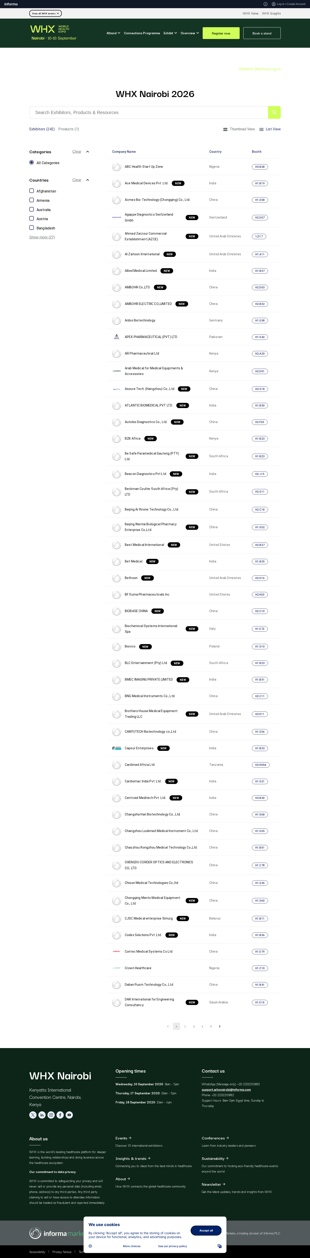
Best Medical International (151, 545)
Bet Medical (140, 561)
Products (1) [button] (68, 129)
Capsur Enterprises (146, 748)
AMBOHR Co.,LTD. (144, 287)
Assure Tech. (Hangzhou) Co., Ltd (156, 389)
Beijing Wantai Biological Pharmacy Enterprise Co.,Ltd (160, 527)
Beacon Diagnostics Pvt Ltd (152, 474)
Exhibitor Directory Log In (260, 69)
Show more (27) (42, 237)
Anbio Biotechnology (140, 320)
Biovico (137, 646)
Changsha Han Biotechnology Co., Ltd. (153, 814)
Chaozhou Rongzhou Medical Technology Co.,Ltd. (161, 847)
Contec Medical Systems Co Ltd (148, 951)
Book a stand (262, 33)
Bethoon (138, 578)
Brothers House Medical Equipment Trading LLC (160, 713)
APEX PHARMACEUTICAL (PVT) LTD (151, 337)
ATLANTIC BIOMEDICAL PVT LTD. (155, 405)
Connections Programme (142, 32)
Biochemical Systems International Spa (160, 628)
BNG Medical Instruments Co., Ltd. (150, 696)
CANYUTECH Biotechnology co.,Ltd (150, 731)
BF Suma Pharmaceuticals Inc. (147, 594)
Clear (76, 151)
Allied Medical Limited (147, 271)
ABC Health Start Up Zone (144, 166)
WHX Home (250, 13)
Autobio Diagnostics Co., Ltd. (152, 422)
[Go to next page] (219, 1026)
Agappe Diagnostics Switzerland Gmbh (160, 217)
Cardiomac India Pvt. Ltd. (150, 781)
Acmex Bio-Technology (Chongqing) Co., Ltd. (157, 200)
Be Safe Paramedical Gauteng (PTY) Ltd (160, 456)
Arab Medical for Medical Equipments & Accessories (154, 371)
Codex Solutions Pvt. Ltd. (150, 935)
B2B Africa (139, 438)
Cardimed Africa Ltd (140, 764)
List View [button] (273, 129)
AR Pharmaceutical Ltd (142, 353)
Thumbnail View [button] (242, 129)
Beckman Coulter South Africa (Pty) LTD (160, 491)
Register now (221, 33)
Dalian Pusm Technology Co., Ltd (149, 984)
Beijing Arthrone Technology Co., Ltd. (152, 509)
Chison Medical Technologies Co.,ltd (151, 883)
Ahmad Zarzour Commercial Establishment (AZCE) (160, 236)
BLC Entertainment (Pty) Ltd (152, 663)
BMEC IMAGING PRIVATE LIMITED (155, 679)
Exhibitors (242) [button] (42, 129)
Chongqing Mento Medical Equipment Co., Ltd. (160, 900)
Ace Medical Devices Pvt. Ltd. (153, 183)
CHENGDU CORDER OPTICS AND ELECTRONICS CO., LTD (159, 865)
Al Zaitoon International (149, 254)
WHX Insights (271, 13)
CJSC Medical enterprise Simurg (155, 918)
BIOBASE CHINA (143, 611)
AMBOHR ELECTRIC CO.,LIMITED (155, 304)
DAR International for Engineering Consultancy (160, 1002)
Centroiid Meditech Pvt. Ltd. (152, 798)
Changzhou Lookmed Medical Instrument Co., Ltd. (161, 831)
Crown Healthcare (138, 968)
